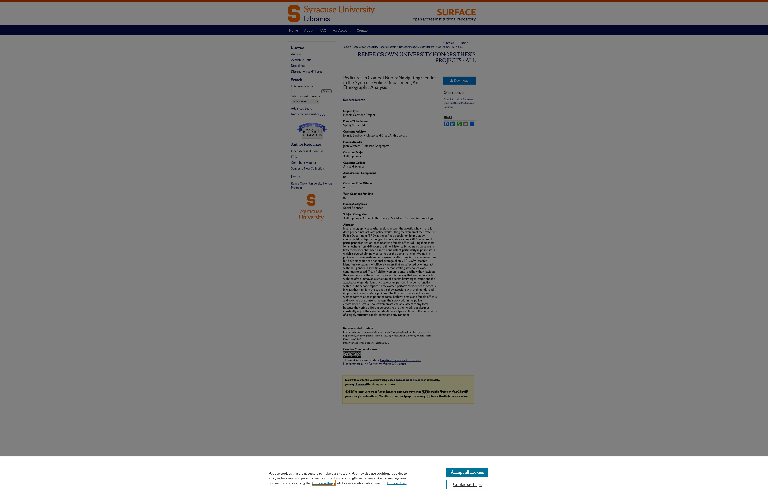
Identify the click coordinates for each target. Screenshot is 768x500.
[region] (384, 478)
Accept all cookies (467, 472)
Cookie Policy (397, 483)
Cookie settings (323, 483)
